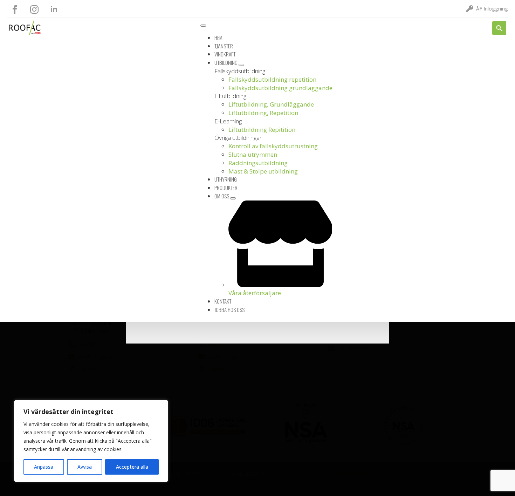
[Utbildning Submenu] (241, 65)
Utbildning (226, 62)
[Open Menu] (203, 26)
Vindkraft (224, 54)
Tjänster (223, 46)
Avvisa (84, 466)
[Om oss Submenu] (233, 198)
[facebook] (14, 9)
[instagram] (34, 9)
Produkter (226, 187)
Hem (218, 37)
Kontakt (222, 301)
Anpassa (43, 466)
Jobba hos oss (229, 309)
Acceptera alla (132, 466)
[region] (91, 441)
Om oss (222, 196)
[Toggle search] (499, 28)
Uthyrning (225, 179)
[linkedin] (54, 9)
